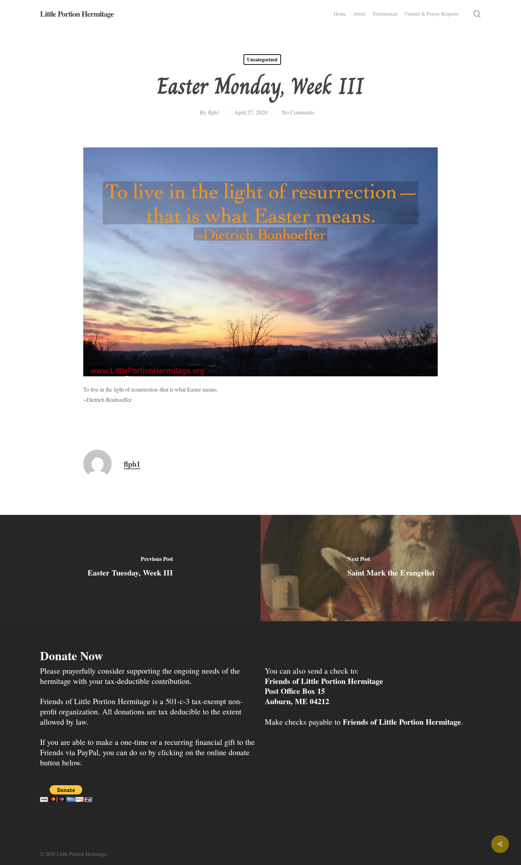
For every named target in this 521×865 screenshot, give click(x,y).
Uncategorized (262, 59)
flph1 (214, 112)
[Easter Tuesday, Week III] (130, 568)
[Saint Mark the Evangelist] (390, 568)
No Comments (298, 112)
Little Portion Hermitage (77, 14)
